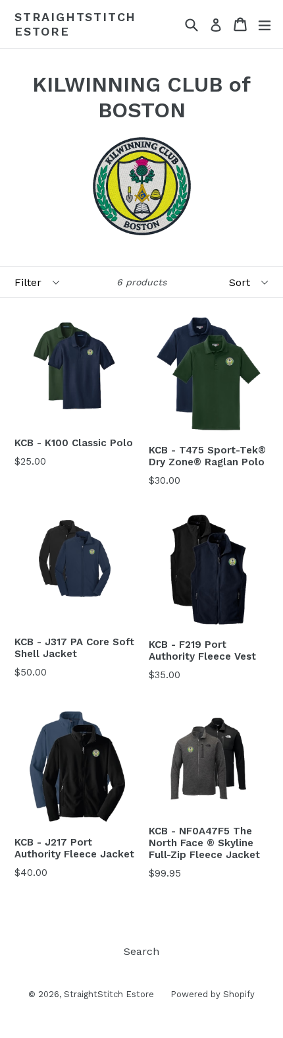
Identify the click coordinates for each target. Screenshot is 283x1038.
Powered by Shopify (212, 994)
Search (141, 951)
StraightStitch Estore (75, 24)
